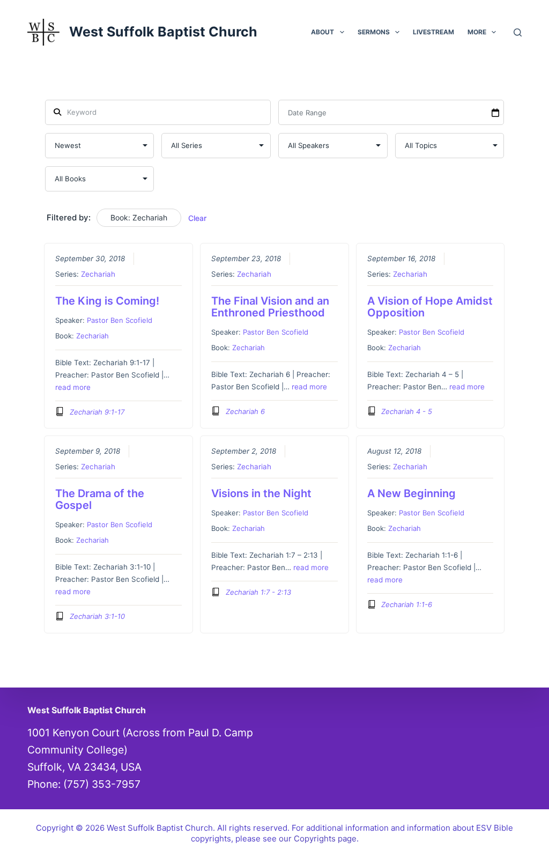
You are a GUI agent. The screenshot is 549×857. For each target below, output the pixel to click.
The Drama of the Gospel (99, 499)
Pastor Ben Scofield (119, 320)
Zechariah (98, 274)
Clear (197, 218)
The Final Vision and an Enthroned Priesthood (270, 306)
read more (73, 387)
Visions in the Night (261, 493)
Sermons (374, 32)
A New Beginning (411, 493)
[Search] (518, 32)
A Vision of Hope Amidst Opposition (430, 306)
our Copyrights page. (319, 838)
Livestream (433, 32)
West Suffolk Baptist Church (163, 32)
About (322, 32)
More (477, 32)
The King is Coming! (107, 300)
